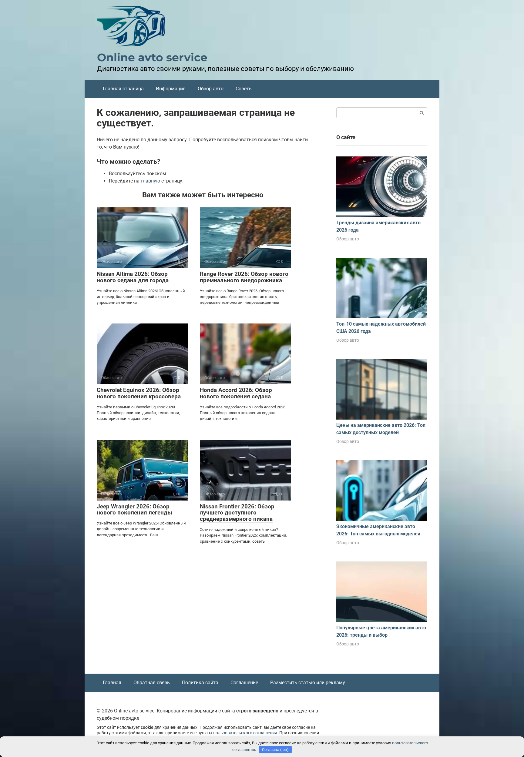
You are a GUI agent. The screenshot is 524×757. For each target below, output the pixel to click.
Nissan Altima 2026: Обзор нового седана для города (133, 277)
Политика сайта (200, 682)
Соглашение (244, 682)
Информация (171, 89)
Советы (244, 89)
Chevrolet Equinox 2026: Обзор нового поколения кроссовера (139, 393)
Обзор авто (210, 89)
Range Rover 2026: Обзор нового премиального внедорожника (244, 277)
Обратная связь (151, 682)
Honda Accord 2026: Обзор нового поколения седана (236, 393)
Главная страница (123, 89)
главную (150, 181)
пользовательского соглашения (245, 732)
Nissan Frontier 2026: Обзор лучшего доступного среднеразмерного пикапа (237, 513)
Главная (112, 682)
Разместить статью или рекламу (307, 682)
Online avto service (152, 57)
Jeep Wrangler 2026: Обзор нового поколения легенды (134, 509)
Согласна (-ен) (275, 749)
